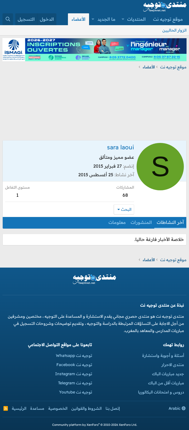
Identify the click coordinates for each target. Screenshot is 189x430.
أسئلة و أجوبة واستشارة (163, 355)
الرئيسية (19, 408)
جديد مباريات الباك (168, 373)
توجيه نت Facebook (74, 364)
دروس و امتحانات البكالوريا (161, 392)
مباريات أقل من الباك (166, 382)
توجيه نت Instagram (73, 373)
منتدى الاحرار (172, 364)
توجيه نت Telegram (75, 382)
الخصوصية (57, 408)
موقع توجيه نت (168, 19)
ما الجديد (106, 19)
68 (125, 195)
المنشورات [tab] (141, 222)
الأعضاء (78, 19)
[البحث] (7, 19)
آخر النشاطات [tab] (170, 222)
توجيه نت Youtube (75, 392)
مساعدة (37, 408)
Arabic (175, 408)
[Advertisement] (94, 105)
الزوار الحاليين (174, 30)
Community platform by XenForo (94, 425)
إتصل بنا (113, 408)
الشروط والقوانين (86, 408)
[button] (123, 19)
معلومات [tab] (117, 222)
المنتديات (136, 19)
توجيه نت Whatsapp (74, 355)
